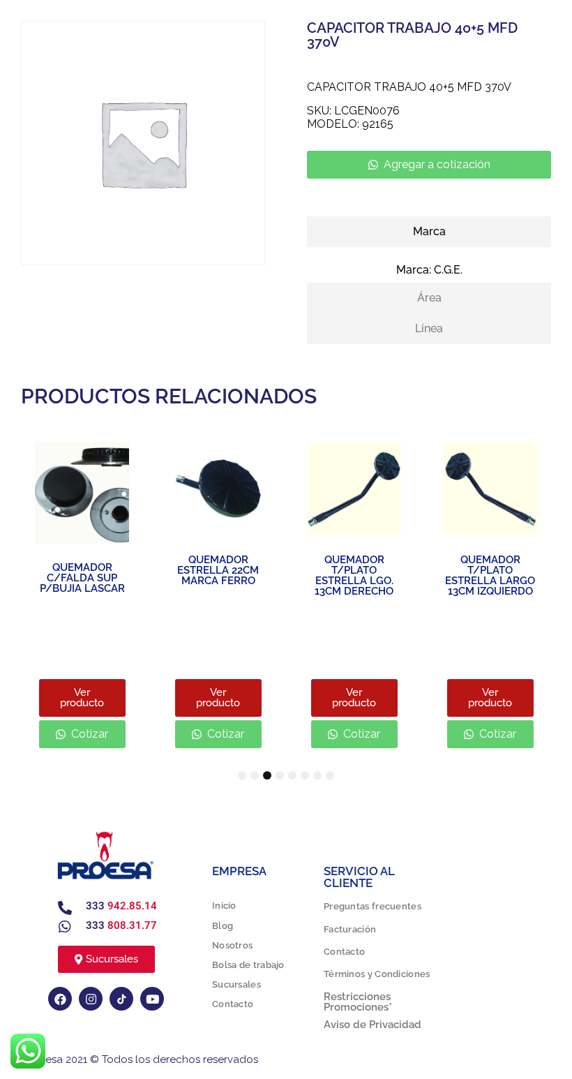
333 (121, 906)
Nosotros (232, 945)
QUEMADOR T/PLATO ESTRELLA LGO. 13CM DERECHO (354, 575)
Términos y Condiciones (377, 974)
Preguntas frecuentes (372, 906)
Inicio (224, 905)
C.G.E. (448, 269)
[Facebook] (60, 999)
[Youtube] (152, 999)
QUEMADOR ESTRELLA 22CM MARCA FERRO (218, 570)
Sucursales (236, 984)
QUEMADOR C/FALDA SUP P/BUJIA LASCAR (82, 578)
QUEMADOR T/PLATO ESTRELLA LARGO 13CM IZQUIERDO (490, 575)
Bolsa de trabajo (248, 965)
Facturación (350, 929)
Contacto (232, 1004)
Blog (222, 926)
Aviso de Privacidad (372, 1024)
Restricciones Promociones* (358, 1001)
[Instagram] (91, 999)
